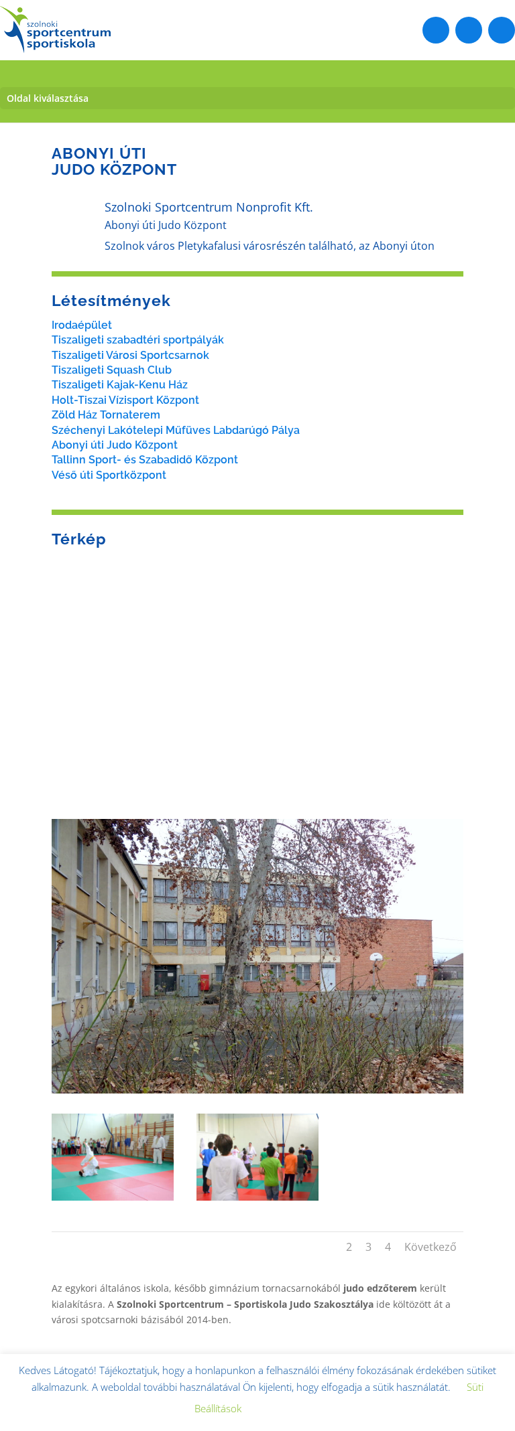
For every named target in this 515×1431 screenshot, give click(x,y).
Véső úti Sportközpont (109, 475)
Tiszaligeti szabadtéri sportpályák (138, 339)
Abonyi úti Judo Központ (115, 445)
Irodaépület (82, 325)
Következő (430, 1246)
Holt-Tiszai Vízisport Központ (125, 400)
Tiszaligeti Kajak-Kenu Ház (120, 384)
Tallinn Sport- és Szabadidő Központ (145, 459)
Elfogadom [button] (287, 1409)
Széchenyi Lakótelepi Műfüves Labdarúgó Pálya (176, 430)
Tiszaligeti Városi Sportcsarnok (130, 355)
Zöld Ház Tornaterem (106, 414)
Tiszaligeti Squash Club (112, 370)
